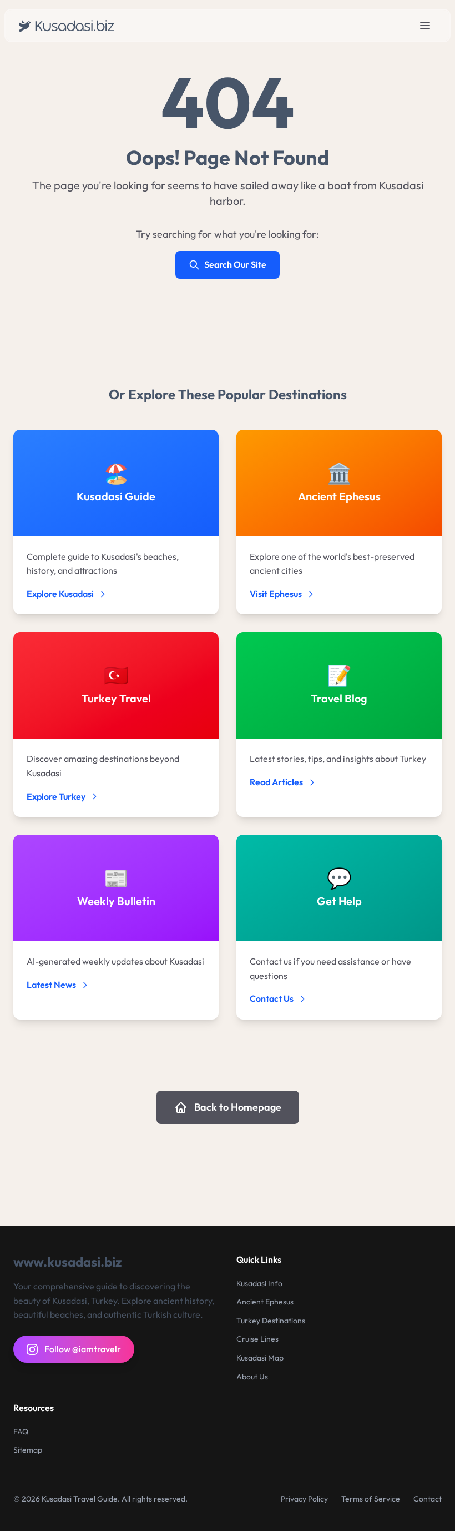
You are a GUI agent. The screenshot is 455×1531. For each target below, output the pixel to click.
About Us (252, 1377)
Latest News (51, 984)
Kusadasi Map (260, 1358)
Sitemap (27, 1450)
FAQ (20, 1432)
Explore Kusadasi (60, 593)
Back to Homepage (237, 1107)
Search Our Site (235, 264)
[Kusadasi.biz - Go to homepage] (69, 25)
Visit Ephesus (276, 593)
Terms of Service (370, 1499)
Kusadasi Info (259, 1283)
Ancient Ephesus (265, 1302)
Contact (427, 1499)
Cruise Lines (257, 1339)
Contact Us (272, 998)
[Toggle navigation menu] (425, 25)
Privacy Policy (304, 1499)
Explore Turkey (56, 796)
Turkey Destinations (270, 1321)
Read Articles (276, 781)
